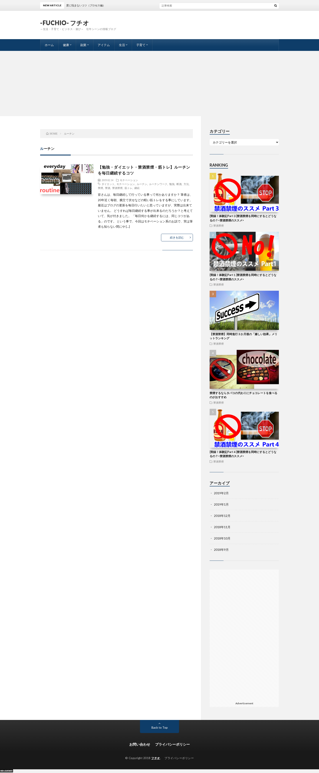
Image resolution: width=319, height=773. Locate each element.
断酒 (179, 184)
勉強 (171, 184)
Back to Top (159, 727)
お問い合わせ (139, 744)
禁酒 (107, 188)
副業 (83, 45)
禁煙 (100, 188)
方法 (186, 184)
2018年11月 (222, 527)
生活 (122, 45)
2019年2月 (221, 493)
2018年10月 (222, 538)
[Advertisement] (159, 83)
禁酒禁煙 (117, 188)
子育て (140, 45)
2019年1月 (221, 504)
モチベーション (129, 180)
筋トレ (128, 188)
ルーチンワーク (158, 184)
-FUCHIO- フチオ (64, 23)
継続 (137, 188)
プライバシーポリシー (172, 744)
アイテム (104, 45)
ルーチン (142, 184)
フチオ (155, 758)
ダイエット (108, 184)
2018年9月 (221, 549)
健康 (66, 45)
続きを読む (177, 237)
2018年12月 (222, 516)
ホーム (49, 45)
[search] (275, 5)
